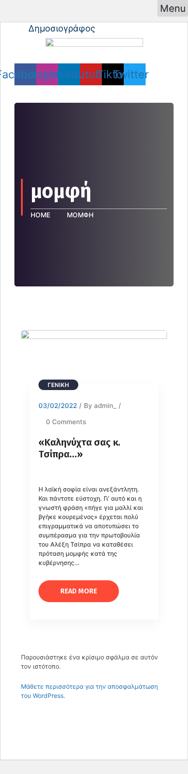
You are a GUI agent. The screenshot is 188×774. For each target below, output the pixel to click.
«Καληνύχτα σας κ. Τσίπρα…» (79, 448)
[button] (172, 8)
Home (42, 215)
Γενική (58, 384)
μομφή (80, 215)
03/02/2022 (57, 405)
